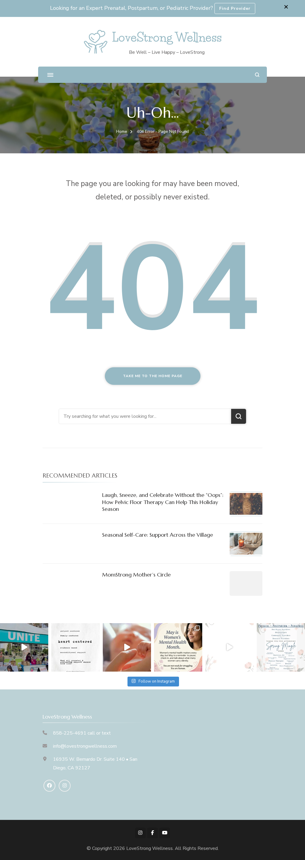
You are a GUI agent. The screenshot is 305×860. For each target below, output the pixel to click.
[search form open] (257, 74)
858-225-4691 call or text (82, 733)
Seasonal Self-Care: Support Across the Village (157, 534)
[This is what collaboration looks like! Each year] (229, 647)
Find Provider (234, 8)
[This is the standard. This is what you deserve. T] (75, 647)
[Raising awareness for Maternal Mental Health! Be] (178, 647)
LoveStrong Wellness (167, 37)
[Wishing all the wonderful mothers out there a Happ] (127, 647)
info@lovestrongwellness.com (85, 746)
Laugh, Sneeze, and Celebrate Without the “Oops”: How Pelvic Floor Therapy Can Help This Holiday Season (162, 502)
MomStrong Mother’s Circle (136, 574)
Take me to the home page (152, 376)
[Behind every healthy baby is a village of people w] (24, 647)
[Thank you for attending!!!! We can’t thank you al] (281, 647)
